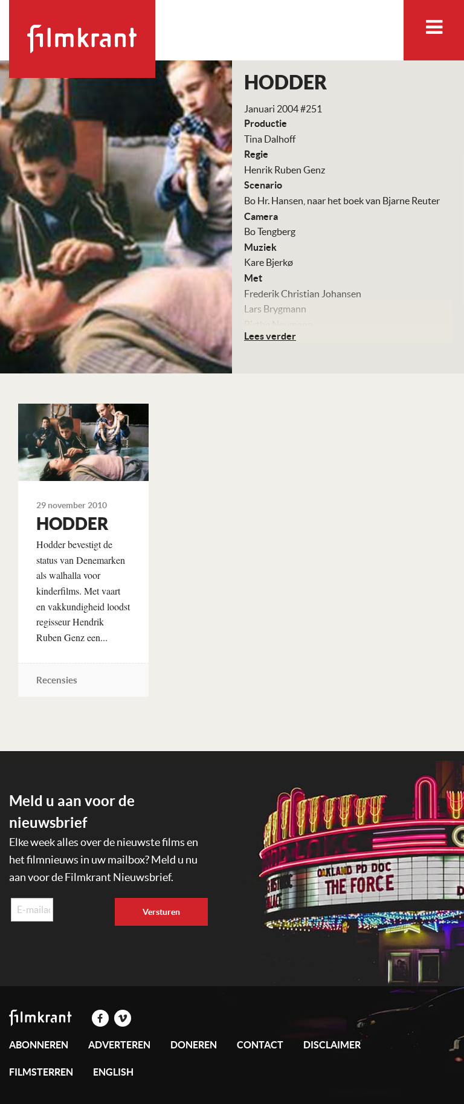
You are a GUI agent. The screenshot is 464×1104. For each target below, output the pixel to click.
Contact (260, 1044)
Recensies (56, 680)
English (113, 1072)
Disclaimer (332, 1044)
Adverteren (119, 1044)
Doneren (193, 1044)
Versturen (161, 912)
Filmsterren (41, 1072)
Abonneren (38, 1044)
